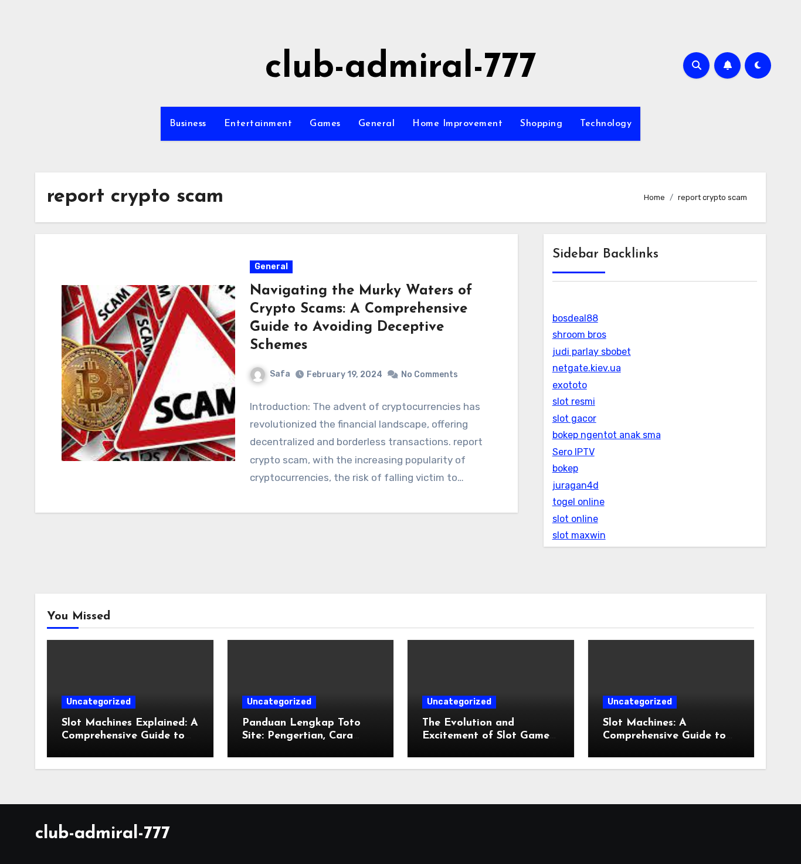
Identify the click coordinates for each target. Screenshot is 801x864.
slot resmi (573, 401)
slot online (575, 518)
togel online (578, 501)
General (376, 123)
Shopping (541, 123)
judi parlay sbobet (591, 351)
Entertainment (258, 123)
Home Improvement (457, 123)
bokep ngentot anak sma (606, 435)
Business (187, 123)
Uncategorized (98, 702)
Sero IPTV (573, 452)
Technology (606, 123)
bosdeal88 (575, 318)
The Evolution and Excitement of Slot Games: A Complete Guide (489, 736)
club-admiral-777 (401, 68)
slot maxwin (579, 535)
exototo (569, 385)
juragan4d (575, 485)
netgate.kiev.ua (586, 368)
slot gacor (574, 418)
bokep (565, 468)
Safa (280, 374)
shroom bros (579, 334)
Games (325, 123)
